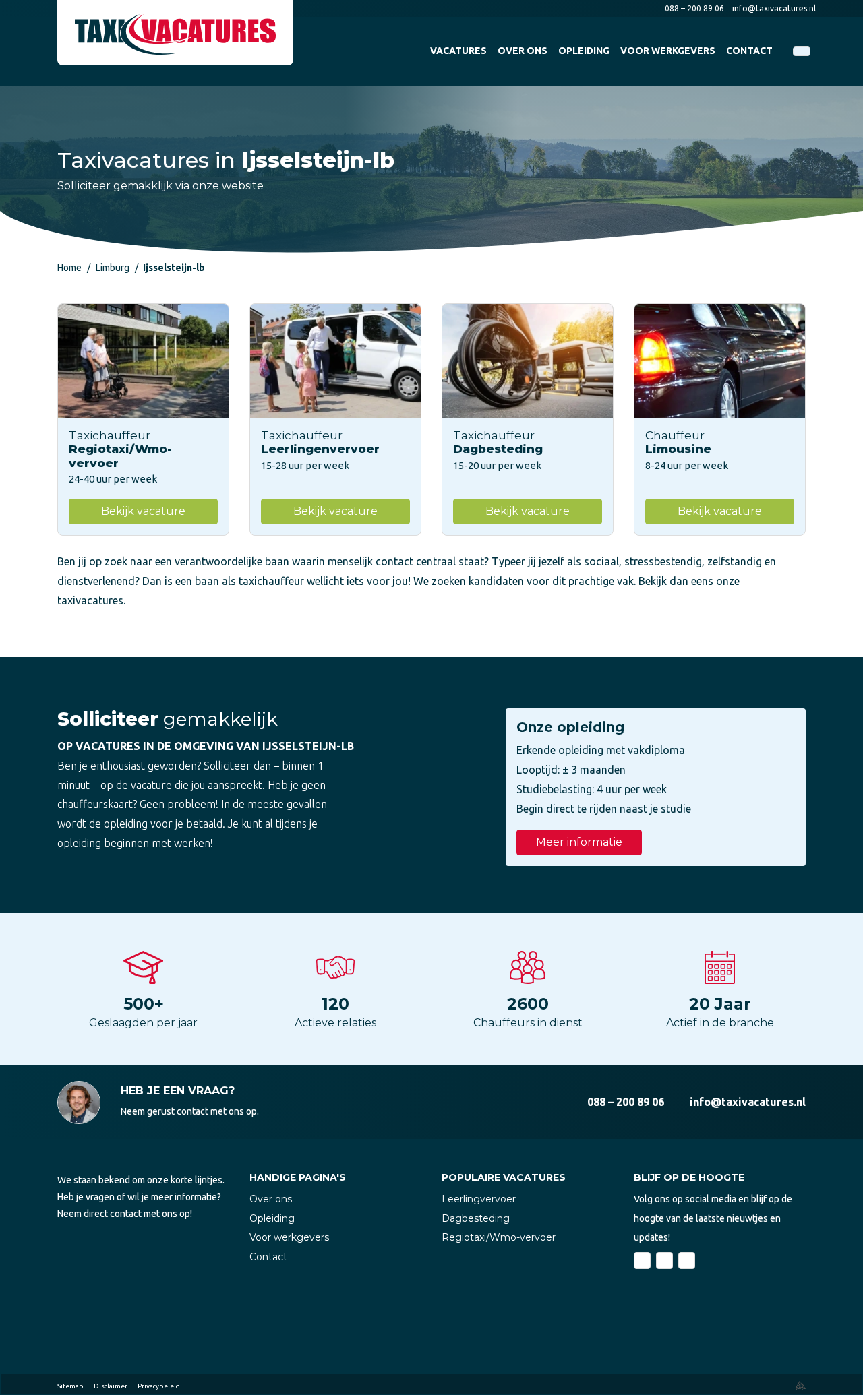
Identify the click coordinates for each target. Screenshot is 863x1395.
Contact (268, 1257)
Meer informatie (579, 842)
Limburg (112, 267)
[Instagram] (686, 1260)
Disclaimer (110, 1386)
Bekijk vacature (143, 511)
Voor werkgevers (289, 1237)
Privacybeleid (159, 1386)
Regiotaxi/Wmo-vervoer (499, 1237)
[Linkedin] (664, 1260)
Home (69, 267)
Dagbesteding (476, 1218)
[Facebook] (642, 1260)
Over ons (270, 1199)
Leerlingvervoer (479, 1199)
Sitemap (70, 1386)
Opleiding (272, 1218)
